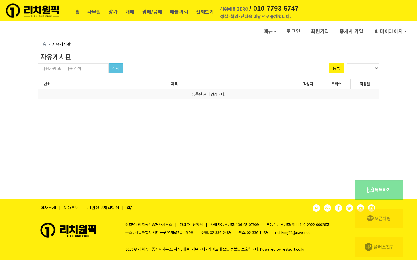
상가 (113, 11)
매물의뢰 (179, 11)
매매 (129, 11)
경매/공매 (152, 11)
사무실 (94, 11)
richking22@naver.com (294, 232)
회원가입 (320, 31)
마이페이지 (391, 31)
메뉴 (268, 31)
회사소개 (48, 207)
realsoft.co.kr (293, 249)
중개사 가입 (351, 31)
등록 (336, 68)
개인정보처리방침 (103, 207)
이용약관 (72, 207)
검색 (115, 68)
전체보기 (205, 11)
